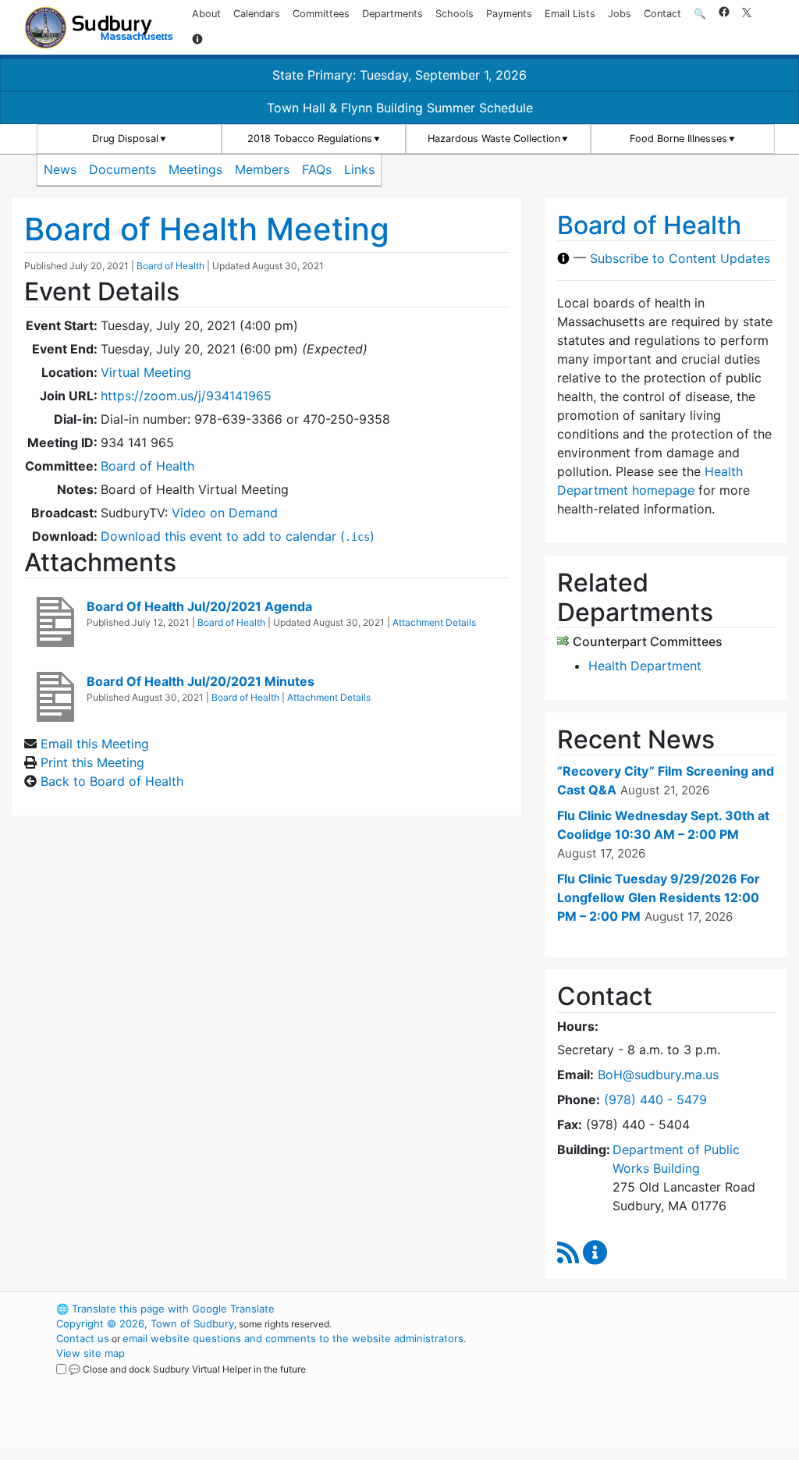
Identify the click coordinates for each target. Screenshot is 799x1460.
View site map (90, 1353)
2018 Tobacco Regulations (309, 138)
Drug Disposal (125, 138)
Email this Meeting (95, 743)
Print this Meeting (92, 762)
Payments (509, 14)
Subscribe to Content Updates (680, 258)
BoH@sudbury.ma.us (658, 1074)
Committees (321, 14)
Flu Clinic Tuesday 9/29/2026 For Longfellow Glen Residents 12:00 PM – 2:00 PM (658, 897)
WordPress (599, 1308)
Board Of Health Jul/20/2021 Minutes (200, 681)
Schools (454, 14)
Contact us (82, 1338)
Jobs (619, 14)
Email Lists (570, 14)
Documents (122, 169)
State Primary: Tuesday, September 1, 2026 (399, 75)
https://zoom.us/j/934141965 (186, 395)
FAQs (317, 169)
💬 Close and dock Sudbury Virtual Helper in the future (187, 1369)
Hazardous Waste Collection (494, 138)
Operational (626, 1383)
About (206, 14)
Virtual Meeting (146, 372)
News (60, 169)
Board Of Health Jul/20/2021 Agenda (199, 606)
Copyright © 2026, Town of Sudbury (145, 1323)
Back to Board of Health (112, 781)
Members (262, 169)
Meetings (195, 169)
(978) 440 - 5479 (655, 1099)
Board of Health (170, 266)
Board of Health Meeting (206, 229)
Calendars (256, 14)
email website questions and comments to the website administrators (293, 1338)
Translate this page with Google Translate (165, 1308)
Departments (392, 14)
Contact (662, 14)
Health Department (644, 665)
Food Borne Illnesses (678, 138)
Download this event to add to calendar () (238, 536)
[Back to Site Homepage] (98, 27)
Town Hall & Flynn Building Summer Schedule (400, 107)
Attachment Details (434, 622)
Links (359, 169)
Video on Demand (225, 512)
